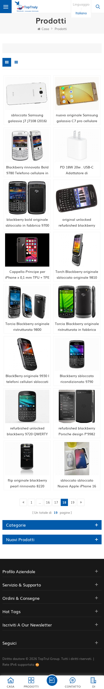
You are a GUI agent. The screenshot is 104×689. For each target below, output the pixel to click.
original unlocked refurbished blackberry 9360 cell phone (77, 222)
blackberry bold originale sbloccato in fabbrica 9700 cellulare (27, 222)
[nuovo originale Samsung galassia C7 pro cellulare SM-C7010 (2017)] (77, 93)
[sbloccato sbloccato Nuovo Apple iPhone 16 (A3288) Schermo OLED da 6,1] (77, 458)
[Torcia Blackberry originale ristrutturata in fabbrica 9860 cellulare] (77, 302)
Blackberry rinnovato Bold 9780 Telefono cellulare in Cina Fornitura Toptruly (27, 170)
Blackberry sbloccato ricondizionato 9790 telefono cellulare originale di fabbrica (77, 378)
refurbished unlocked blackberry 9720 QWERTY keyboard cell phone (27, 431)
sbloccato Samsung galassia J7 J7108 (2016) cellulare (27, 118)
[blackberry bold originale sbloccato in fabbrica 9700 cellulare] (27, 197)
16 (48, 502)
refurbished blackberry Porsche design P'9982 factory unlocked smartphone (77, 431)
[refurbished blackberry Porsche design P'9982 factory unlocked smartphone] (77, 406)
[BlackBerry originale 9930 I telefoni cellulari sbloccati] (27, 354)
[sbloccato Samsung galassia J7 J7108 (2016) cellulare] (27, 93)
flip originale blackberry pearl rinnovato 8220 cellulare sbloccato (27, 483)
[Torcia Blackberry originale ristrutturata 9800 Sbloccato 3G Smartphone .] (27, 302)
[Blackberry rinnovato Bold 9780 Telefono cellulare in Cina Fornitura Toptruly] (27, 145)
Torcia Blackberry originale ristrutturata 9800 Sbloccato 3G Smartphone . (27, 326)
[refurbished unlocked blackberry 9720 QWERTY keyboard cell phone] (27, 406)
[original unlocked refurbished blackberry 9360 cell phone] (77, 197)
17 (56, 502)
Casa (45, 28)
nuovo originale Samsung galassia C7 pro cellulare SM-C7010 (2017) (77, 118)
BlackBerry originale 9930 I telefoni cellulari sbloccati (27, 378)
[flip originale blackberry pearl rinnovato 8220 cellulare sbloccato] (27, 458)
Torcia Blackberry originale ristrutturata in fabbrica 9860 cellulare (77, 326)
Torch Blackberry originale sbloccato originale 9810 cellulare (76, 274)
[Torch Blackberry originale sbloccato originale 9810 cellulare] (77, 250)
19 (72, 502)
